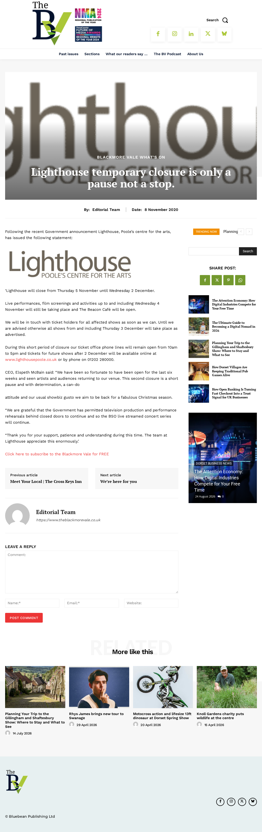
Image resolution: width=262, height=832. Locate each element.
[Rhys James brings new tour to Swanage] (99, 687)
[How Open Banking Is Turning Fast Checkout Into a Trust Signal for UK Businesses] (199, 393)
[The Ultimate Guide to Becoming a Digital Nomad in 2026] (199, 326)
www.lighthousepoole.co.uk (31, 359)
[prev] (241, 232)
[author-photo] (8, 733)
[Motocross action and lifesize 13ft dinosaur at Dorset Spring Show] (163, 687)
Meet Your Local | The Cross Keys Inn (46, 481)
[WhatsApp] (240, 280)
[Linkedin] (191, 35)
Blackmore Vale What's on (131, 157)
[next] (249, 232)
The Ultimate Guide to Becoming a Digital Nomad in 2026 (233, 326)
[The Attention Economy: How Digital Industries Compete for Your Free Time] (199, 304)
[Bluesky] (224, 35)
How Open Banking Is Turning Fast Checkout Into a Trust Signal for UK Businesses (234, 393)
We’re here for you (118, 481)
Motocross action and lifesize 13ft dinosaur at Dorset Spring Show (162, 716)
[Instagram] (175, 35)
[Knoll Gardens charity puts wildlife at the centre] (227, 687)
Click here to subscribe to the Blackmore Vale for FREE (57, 454)
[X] (208, 35)
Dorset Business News (214, 463)
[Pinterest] (228, 280)
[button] (219, 20)
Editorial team (106, 209)
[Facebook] (158, 35)
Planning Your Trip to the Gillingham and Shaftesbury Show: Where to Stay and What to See (232, 349)
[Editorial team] (17, 515)
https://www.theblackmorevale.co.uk (68, 520)
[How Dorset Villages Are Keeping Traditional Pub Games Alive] (199, 371)
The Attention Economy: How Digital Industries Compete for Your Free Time (234, 304)
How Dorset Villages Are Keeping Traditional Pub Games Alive (230, 371)
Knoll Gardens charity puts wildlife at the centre (220, 716)
